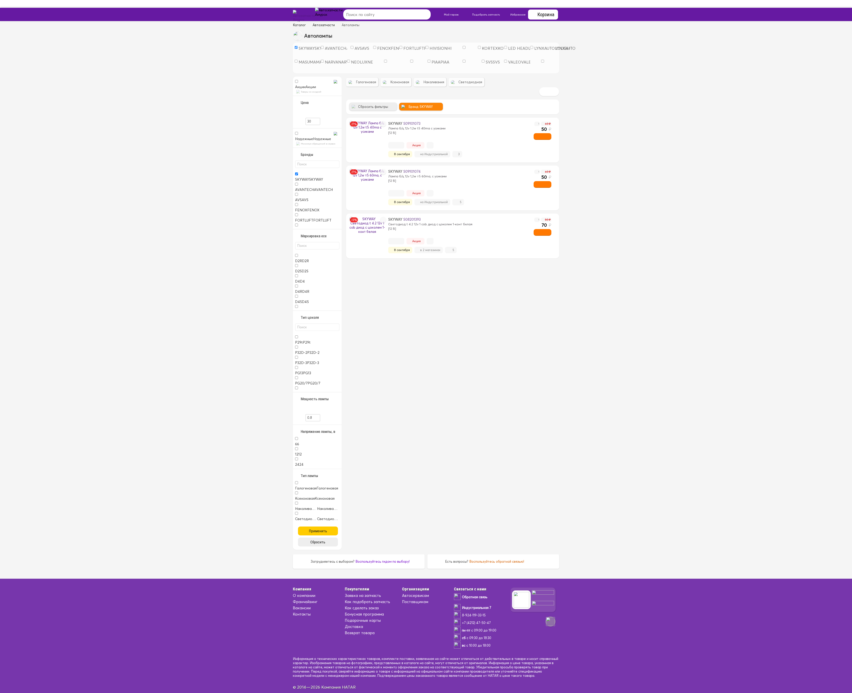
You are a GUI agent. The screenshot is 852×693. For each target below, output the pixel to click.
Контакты (302, 614)
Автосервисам (415, 595)
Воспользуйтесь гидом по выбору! (382, 561)
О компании (304, 595)
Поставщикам (415, 601)
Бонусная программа (364, 614)
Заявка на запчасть (363, 595)
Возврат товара (360, 632)
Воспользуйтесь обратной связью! (496, 561)
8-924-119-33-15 (474, 615)
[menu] (334, 14)
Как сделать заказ (362, 608)
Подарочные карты (363, 620)
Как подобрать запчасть (367, 601)
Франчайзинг (305, 601)
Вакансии (302, 608)
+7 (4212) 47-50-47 (476, 623)
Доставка (354, 626)
